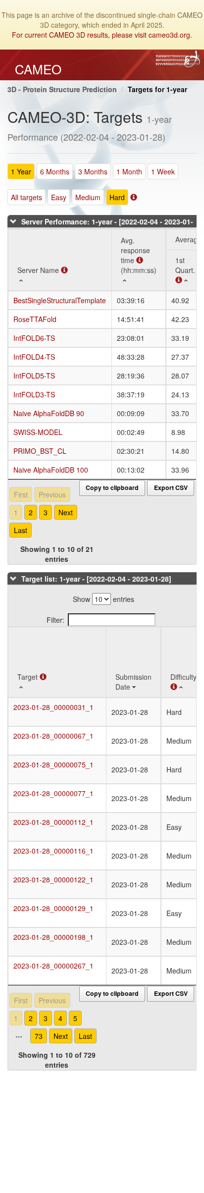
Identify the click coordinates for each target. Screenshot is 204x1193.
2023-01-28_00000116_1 (53, 851)
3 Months (92, 171)
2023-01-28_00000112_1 (53, 822)
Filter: (55, 620)
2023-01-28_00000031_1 (53, 707)
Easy (58, 197)
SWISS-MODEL (37, 432)
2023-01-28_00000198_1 (53, 937)
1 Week (163, 171)
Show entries (103, 599)
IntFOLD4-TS (34, 357)
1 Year (21, 171)
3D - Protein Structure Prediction (62, 89)
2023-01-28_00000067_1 (53, 736)
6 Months (54, 171)
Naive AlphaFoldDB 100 (50, 470)
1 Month (129, 171)
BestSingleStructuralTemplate (59, 300)
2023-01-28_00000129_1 (53, 908)
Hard (117, 197)
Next (65, 512)
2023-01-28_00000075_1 (53, 764)
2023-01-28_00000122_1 (53, 879)
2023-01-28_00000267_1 (53, 966)
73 (39, 1036)
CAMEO (38, 69)
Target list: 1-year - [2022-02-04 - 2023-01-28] (96, 579)
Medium (88, 197)
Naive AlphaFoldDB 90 (48, 413)
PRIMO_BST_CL (39, 451)
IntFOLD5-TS (34, 375)
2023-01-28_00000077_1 (53, 793)
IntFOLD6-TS (34, 338)
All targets (26, 197)
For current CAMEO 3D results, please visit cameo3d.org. (102, 35)
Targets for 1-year (157, 89)
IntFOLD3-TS (34, 394)
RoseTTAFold (34, 319)
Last (20, 530)
